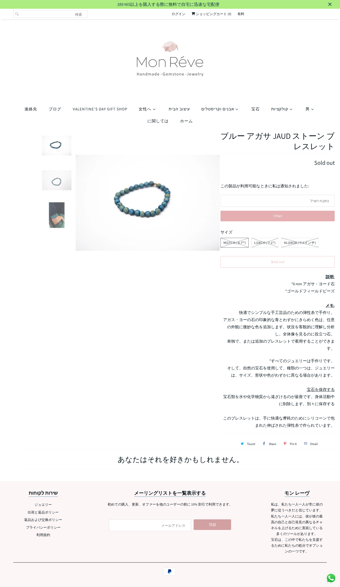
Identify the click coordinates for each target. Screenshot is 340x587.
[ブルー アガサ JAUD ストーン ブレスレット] (148, 203)
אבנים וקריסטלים (218, 108)
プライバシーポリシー (43, 527)
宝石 (255, 108)
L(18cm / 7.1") (264, 242)
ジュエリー (43, 504)
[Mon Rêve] (170, 59)
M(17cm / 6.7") (234, 242)
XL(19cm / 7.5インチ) (300, 242)
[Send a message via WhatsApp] (331, 578)
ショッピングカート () (213, 14)
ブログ (55, 108)
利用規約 (43, 535)
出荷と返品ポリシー (43, 512)
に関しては (158, 120)
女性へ (145, 108)
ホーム (186, 120)
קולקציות (280, 108)
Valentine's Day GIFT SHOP (100, 108)
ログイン (178, 14)
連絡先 (30, 108)
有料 (240, 14)
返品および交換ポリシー (43, 519)
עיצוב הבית (179, 108)
